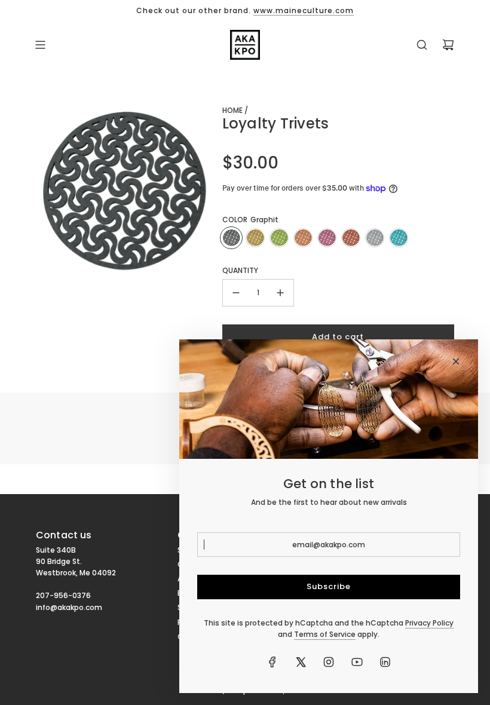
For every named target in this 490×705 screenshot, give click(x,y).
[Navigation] (40, 45)
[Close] (456, 361)
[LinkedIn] (385, 662)
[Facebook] (272, 662)
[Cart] (448, 45)
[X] (300, 662)
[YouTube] (357, 662)
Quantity (240, 270)
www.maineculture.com (303, 10)
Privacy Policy (429, 623)
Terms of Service (325, 634)
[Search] (422, 45)
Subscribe (329, 586)
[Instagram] (329, 662)
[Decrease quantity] (236, 293)
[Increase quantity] (280, 293)
